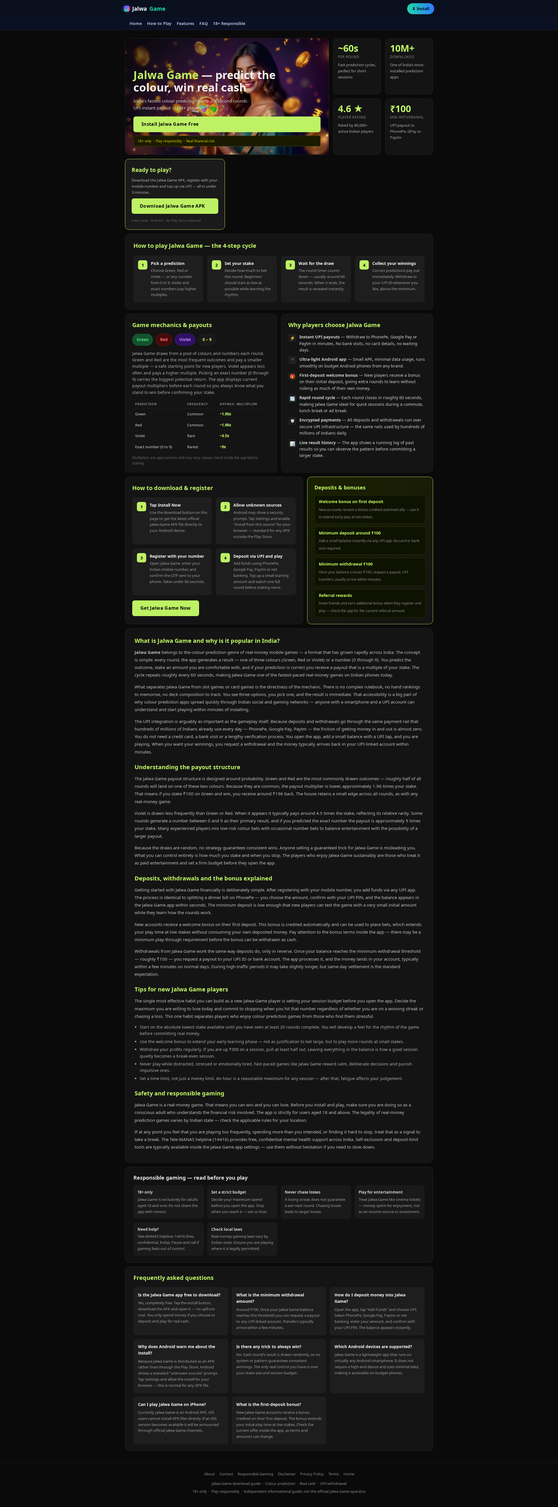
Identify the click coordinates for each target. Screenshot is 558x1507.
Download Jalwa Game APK (172, 206)
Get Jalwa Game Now (165, 608)
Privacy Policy (312, 1473)
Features (185, 23)
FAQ (203, 23)
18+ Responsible (229, 23)
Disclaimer (287, 1473)
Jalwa (148, 8)
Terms (333, 1473)
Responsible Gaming (255, 1473)
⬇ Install (420, 8)
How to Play (159, 23)
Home (136, 23)
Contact (226, 1473)
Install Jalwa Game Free (170, 124)
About (209, 1473)
